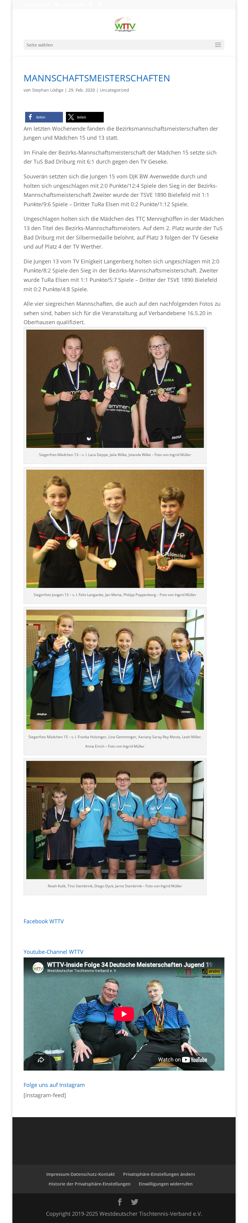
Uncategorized (114, 90)
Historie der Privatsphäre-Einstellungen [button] (90, 1184)
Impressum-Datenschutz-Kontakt (80, 1174)
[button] (44, 117)
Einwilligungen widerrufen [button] (166, 1184)
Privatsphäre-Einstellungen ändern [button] (159, 1174)
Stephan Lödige (48, 90)
